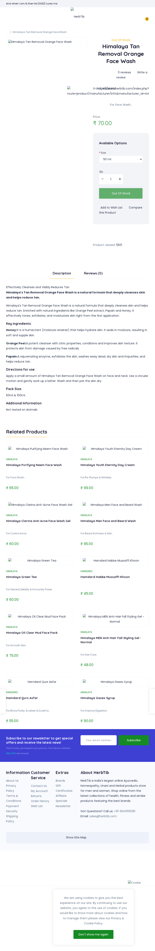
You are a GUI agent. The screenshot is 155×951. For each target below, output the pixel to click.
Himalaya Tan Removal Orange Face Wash (40, 32)
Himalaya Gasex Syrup (98, 698)
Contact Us (39, 786)
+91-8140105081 (124, 811)
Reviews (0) (93, 273)
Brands (60, 781)
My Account (39, 791)
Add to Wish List (111, 208)
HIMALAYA (12, 459)
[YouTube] (117, 864)
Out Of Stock (121, 193)
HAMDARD (86, 571)
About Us (12, 781)
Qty (101, 171)
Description (62, 273)
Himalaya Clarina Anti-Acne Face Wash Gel (38, 521)
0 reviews (124, 72)
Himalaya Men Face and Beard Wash (108, 521)
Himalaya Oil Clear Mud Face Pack (32, 633)
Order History (40, 801)
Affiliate (61, 796)
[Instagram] (125, 864)
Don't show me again (93, 934)
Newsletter (63, 806)
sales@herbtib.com (103, 816)
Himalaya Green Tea (21, 577)
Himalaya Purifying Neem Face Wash (34, 465)
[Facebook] (109, 864)
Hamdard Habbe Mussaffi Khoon (105, 577)
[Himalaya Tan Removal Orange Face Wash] (46, 42)
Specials (61, 801)
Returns (36, 796)
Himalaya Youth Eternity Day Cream (108, 465)
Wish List (37, 806)
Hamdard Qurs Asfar (22, 698)
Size (103, 152)
